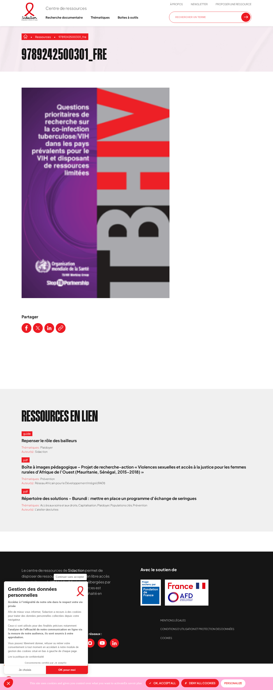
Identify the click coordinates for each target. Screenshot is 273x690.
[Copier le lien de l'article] (61, 328)
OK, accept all (164, 683)
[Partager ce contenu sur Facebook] (26, 328)
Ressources (43, 37)
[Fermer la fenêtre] (260, 77)
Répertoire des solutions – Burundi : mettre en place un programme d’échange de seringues (109, 498)
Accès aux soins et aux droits (58, 505)
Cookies (166, 638)
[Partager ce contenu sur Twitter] (38, 328)
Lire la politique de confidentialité (26, 656)
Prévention (47, 479)
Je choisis (25, 669)
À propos (176, 4)
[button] (8, 683)
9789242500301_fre (72, 37)
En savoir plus (133, 683)
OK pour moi (67, 669)
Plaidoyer (46, 447)
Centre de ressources (66, 8)
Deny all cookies (202, 683)
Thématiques (100, 17)
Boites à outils (128, 17)
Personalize (233, 683)
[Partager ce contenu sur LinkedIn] (49, 328)
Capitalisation (87, 505)
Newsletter (199, 4)
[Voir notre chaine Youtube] (102, 643)
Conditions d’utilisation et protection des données (197, 629)
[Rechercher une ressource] (245, 17)
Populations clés (121, 505)
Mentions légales (173, 620)
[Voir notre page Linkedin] (114, 643)
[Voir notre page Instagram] (90, 643)
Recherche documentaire (64, 17)
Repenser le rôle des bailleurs (49, 440)
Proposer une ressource (233, 4)
